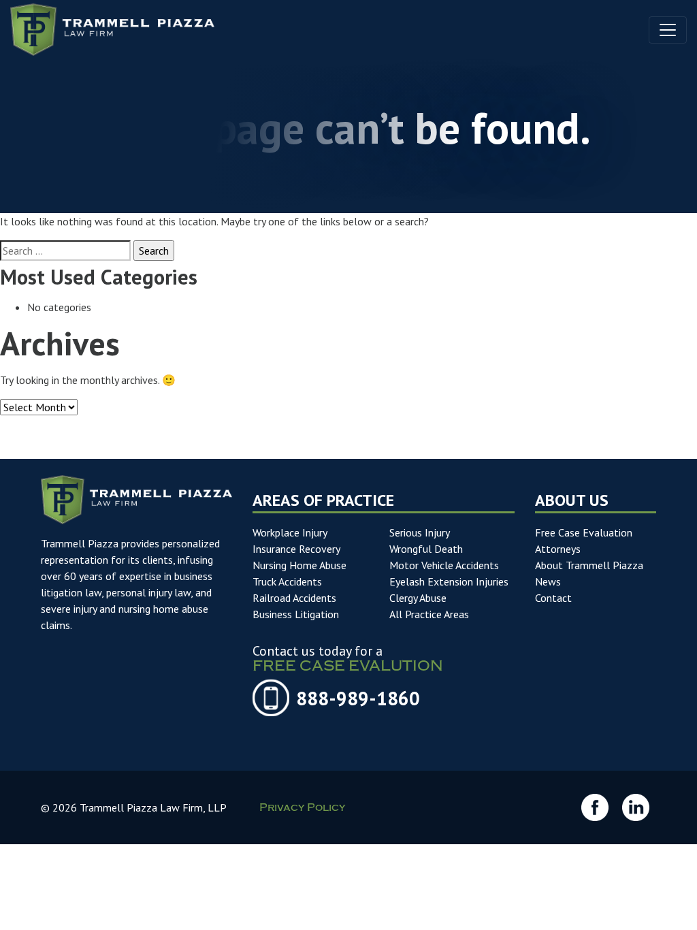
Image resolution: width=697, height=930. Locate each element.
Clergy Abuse (418, 598)
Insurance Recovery (296, 549)
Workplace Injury (290, 532)
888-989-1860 (358, 698)
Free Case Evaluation (583, 532)
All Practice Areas (429, 614)
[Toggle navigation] (668, 30)
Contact (553, 598)
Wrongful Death (426, 549)
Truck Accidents (287, 581)
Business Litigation (296, 614)
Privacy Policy (302, 808)
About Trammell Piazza (589, 565)
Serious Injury (419, 532)
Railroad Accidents (294, 598)
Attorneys (558, 549)
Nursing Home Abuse (299, 565)
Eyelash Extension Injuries (448, 581)
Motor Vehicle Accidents (444, 565)
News (548, 581)
